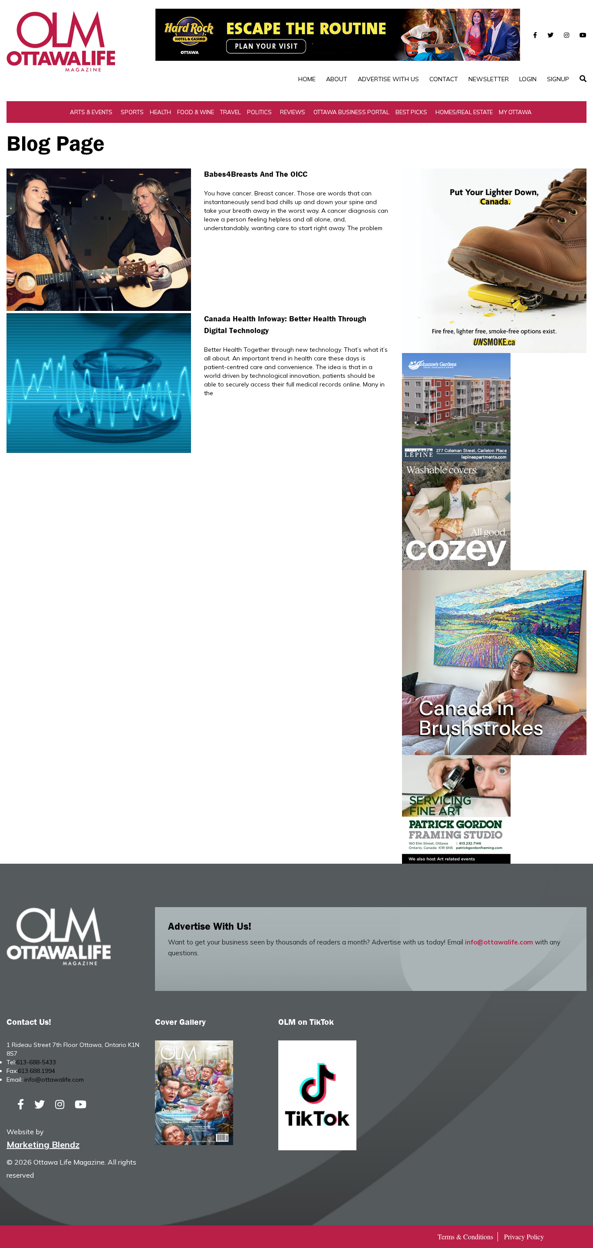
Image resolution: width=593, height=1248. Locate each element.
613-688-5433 (36, 1062)
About (336, 79)
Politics (259, 112)
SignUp (558, 79)
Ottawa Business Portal (351, 112)
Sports (132, 112)
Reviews (292, 112)
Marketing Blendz (43, 1144)
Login (528, 79)
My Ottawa (515, 112)
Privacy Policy (524, 1236)
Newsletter (488, 79)
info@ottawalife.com (499, 942)
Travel (230, 112)
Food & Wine (195, 112)
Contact (443, 79)
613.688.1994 (36, 1071)
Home (307, 79)
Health (160, 112)
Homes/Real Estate (464, 112)
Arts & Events (91, 112)
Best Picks (411, 112)
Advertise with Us (388, 79)
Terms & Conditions (465, 1236)
